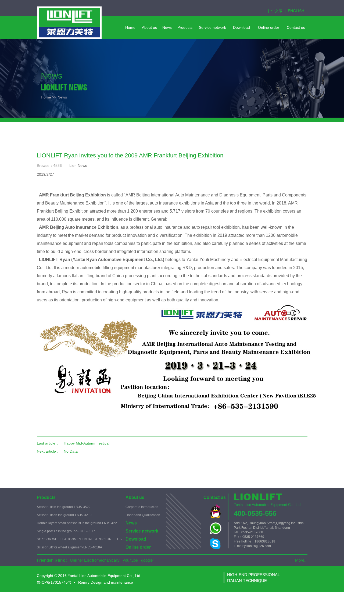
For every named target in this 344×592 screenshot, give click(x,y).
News (131, 523)
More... (301, 560)
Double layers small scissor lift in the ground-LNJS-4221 (78, 523)
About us (135, 497)
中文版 (276, 11)
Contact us (214, 497)
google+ (148, 560)
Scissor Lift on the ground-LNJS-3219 (64, 515)
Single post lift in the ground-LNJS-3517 (66, 531)
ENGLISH (296, 11)
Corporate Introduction (142, 507)
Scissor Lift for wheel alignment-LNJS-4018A (69, 547)
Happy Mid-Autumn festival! (87, 443)
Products (46, 497)
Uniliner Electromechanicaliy (95, 560)
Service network (142, 531)
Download (136, 539)
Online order (138, 547)
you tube (130, 560)
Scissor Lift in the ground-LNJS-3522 (64, 507)
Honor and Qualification (143, 515)
